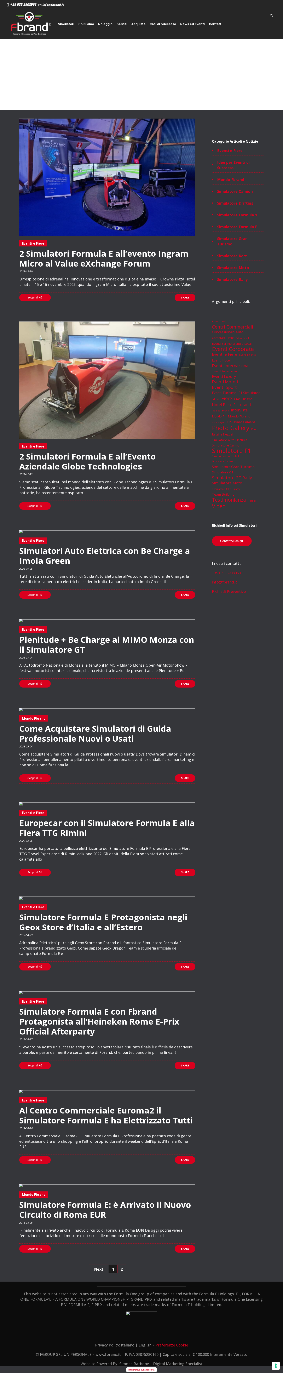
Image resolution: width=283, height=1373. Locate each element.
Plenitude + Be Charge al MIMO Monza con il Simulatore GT (106, 644)
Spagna (237, 489)
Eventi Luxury (224, 376)
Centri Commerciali (232, 326)
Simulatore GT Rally (232, 477)
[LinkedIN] (254, 4)
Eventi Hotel (221, 360)
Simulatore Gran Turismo (232, 241)
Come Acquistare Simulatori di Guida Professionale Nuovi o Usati (95, 733)
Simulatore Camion (235, 191)
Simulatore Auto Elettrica (229, 440)
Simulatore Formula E (237, 226)
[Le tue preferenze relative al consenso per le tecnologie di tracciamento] (276, 1366)
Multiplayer (218, 422)
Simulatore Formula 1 (237, 214)
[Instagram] (244, 4)
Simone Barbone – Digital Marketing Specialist (161, 1363)
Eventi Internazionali (231, 365)
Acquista (138, 24)
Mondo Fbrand (230, 179)
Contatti (215, 24)
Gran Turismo (243, 399)
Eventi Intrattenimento (225, 371)
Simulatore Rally (232, 279)
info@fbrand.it (224, 582)
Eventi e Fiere (230, 150)
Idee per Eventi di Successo (233, 165)
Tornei (252, 500)
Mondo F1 (219, 416)
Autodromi (219, 321)
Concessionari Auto (227, 332)
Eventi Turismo (224, 393)
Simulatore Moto (233, 267)
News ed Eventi (192, 24)
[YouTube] (272, 4)
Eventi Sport (224, 387)
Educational (242, 338)
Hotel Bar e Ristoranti (231, 404)
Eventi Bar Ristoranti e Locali (232, 343)
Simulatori (66, 24)
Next (98, 1269)
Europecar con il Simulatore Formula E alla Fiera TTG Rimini (107, 827)
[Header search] (271, 14)
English (145, 1345)
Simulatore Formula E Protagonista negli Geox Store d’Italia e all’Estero (103, 922)
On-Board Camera (241, 422)
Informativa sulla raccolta (141, 1369)
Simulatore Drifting (235, 203)
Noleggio (105, 24)
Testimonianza (229, 499)
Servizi (122, 24)
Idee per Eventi (220, 410)
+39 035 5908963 (226, 572)
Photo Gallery (230, 428)
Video (219, 506)
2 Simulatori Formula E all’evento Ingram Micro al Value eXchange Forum (104, 258)
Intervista (239, 410)
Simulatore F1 (231, 450)
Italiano (127, 1345)
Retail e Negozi (222, 434)
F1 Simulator (249, 392)
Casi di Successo (163, 24)
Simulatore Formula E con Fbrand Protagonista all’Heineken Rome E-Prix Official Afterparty (99, 1021)
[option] (107, 177)
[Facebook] (235, 4)
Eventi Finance (247, 355)
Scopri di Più (35, 297)
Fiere (226, 398)
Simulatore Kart (232, 255)
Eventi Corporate (233, 349)
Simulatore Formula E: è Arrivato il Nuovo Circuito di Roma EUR (105, 1209)
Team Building (223, 494)
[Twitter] (263, 4)
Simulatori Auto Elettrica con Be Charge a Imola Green (104, 555)
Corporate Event (223, 338)
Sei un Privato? (70, 45)
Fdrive (215, 399)
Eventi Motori (225, 381)
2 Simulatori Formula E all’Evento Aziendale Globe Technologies (87, 461)
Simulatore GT (222, 472)
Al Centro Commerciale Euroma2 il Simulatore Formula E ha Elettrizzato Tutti (106, 1115)
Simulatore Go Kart (222, 461)
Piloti (254, 429)
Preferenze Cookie (172, 1345)
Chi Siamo (86, 24)
